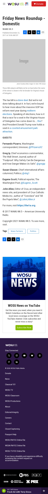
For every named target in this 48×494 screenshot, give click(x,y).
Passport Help (10, 434)
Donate (39, 4)
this (39, 121)
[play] (4, 490)
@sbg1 (25, 173)
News (7, 379)
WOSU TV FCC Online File (15, 451)
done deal (23, 100)
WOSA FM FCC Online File (15, 446)
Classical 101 (10, 385)
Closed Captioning (12, 429)
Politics (33, 231)
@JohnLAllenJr (27, 199)
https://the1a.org (26, 205)
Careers (8, 418)
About (7, 407)
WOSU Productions (12, 401)
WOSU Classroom (12, 396)
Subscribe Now (24, 327)
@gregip (41, 163)
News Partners (17, 231)
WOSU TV (9, 390)
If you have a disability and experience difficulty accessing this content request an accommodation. (24, 458)
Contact (8, 423)
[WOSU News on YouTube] (24, 278)
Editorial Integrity (12, 412)
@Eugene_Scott (29, 182)
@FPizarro (35, 147)
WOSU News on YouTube (24, 306)
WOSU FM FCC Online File (15, 440)
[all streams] (44, 491)
